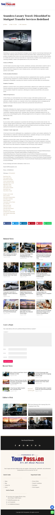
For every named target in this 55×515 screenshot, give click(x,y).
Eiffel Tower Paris (7, 186)
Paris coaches (6, 195)
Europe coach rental (8, 194)
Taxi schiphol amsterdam (9, 213)
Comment (5, 331)
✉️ (52, 507)
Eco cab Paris (6, 203)
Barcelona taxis (6, 210)
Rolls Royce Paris (7, 184)
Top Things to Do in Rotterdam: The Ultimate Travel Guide (26, 312)
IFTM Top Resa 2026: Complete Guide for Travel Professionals (43, 275)
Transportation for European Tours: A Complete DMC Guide (43, 293)
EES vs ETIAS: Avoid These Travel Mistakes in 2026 (10, 254)
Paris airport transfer (8, 187)
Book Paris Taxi (6, 189)
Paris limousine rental (8, 183)
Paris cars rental (7, 205)
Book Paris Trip (6, 176)
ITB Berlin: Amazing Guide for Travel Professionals (10, 311)
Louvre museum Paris (8, 181)
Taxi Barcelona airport (8, 208)
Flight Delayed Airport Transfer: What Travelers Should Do (26, 293)
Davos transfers (7, 200)
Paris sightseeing (7, 178)
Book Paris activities (8, 179)
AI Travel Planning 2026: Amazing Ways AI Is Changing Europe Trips (26, 255)
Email (4, 353)
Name (4, 349)
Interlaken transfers (8, 199)
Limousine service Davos (9, 202)
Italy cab (5, 215)
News (6, 24)
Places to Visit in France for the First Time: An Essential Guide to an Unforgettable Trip (43, 256)
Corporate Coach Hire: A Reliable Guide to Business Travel (10, 293)
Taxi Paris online (7, 207)
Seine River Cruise (7, 191)
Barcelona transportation (9, 197)
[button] (7, 223)
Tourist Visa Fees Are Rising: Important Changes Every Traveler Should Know (43, 312)
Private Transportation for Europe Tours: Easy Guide (10, 274)
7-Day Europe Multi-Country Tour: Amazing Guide (27, 274)
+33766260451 (11, 173)
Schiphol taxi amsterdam (9, 211)
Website (5, 357)
